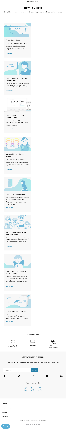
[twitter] (18, 376)
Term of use (28, 424)
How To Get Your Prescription (16, 194)
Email (40, 391)
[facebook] (4, 376)
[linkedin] (61, 376)
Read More (9, 53)
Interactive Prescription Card (16, 311)
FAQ (25, 391)
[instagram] (33, 376)
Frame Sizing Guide (13, 40)
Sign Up (34, 370)
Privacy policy (37, 424)
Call (32, 391)
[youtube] (47, 376)
